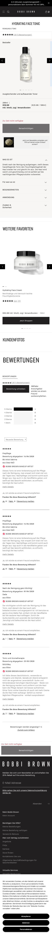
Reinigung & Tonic (9, 29)
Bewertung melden (25, 501)
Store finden (8, 853)
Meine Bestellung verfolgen (15, 830)
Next (49, 60)
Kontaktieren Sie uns (12, 856)
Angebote (7, 841)
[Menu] (4, 12)
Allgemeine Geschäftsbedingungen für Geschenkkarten (20, 861)
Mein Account (9, 815)
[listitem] (26, 281)
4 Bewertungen (24, 35)
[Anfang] (47, 703)
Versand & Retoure (11, 834)
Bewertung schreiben (15, 389)
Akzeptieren (26, 916)
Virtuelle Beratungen (12, 874)
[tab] (10, 376)
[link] (47, 11)
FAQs (5, 845)
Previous (2, 60)
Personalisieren (26, 929)
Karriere (6, 849)
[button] (4, 11)
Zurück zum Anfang (26, 730)
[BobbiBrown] (26, 11)
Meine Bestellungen (12, 826)
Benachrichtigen (26, 128)
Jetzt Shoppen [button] (26, 320)
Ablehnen (26, 923)
